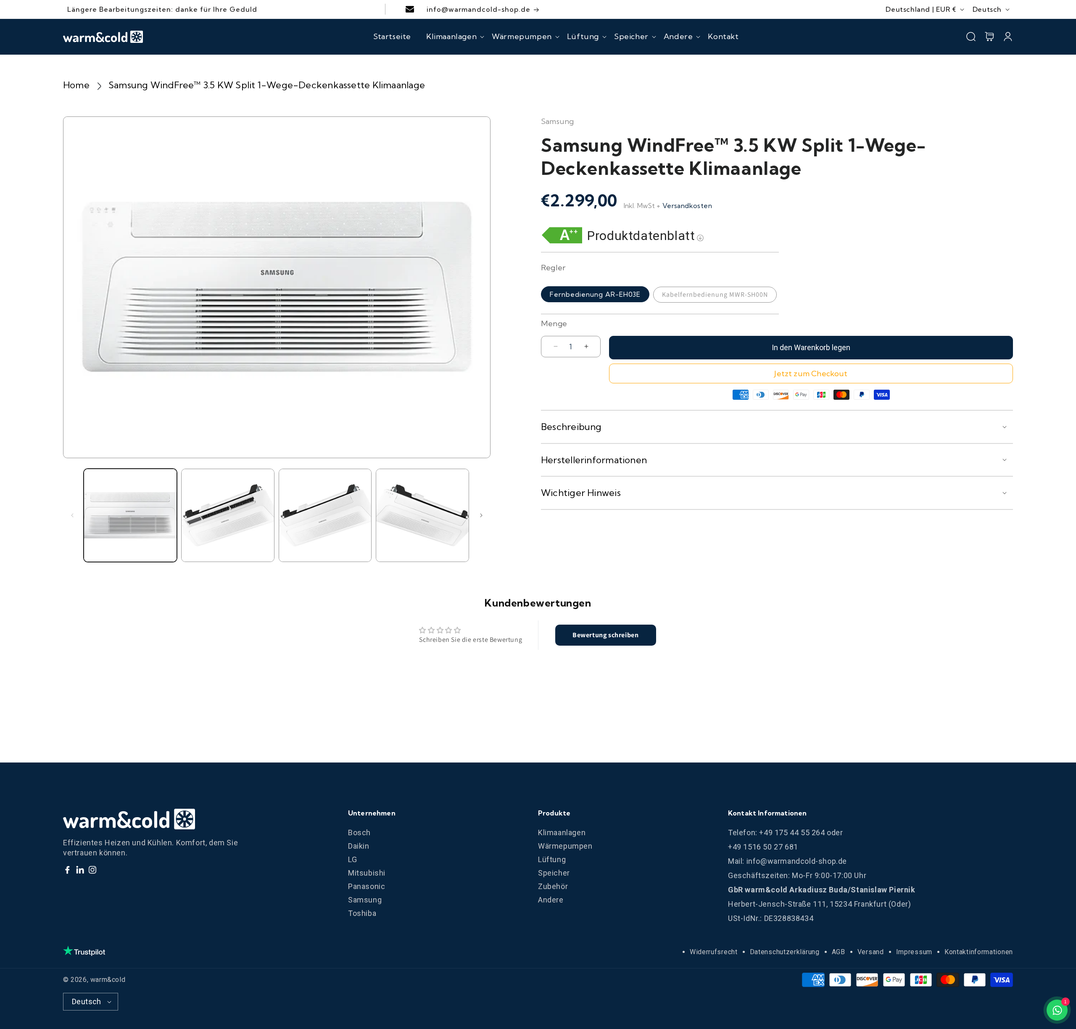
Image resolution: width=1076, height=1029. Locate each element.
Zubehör (553, 886)
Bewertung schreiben (605, 635)
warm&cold (107, 980)
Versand (870, 952)
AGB (838, 952)
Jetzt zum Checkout (810, 373)
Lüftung (552, 859)
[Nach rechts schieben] (481, 515)
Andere (551, 899)
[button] (451, 36)
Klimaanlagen (561, 832)
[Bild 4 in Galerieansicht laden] (422, 515)
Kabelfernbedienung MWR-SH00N (715, 294)
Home (76, 85)
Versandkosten (687, 205)
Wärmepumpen (565, 846)
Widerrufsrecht (714, 952)
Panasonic (366, 886)
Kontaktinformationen (978, 952)
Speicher (554, 872)
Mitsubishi (366, 872)
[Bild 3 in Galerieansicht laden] (325, 515)
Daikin (358, 846)
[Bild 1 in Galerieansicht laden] (130, 515)
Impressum (914, 952)
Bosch (359, 832)
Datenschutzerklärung (785, 952)
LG (352, 859)
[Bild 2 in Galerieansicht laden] (227, 515)
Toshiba (362, 913)
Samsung (365, 899)
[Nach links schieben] (72, 515)
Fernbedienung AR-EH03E (595, 294)
